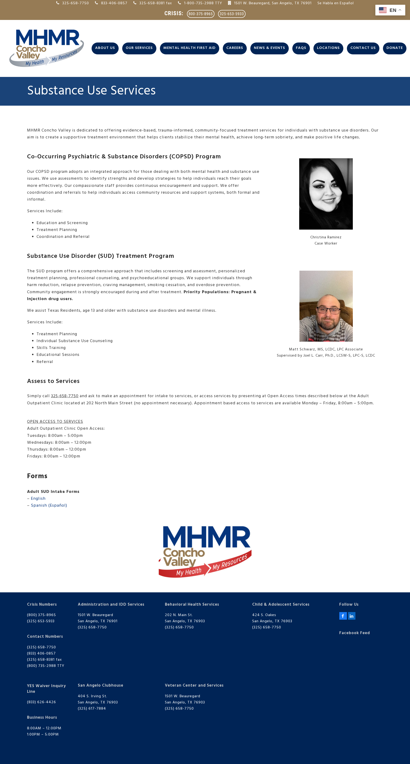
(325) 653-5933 (41, 621)
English (38, 498)
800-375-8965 (201, 14)
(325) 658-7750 (41, 647)
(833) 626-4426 (41, 702)
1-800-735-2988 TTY (203, 3)
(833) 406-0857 (41, 654)
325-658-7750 (75, 3)
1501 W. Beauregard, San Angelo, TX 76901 (273, 3)
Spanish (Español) (49, 505)
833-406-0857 (114, 3)
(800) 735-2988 (41, 666)
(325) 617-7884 (92, 709)
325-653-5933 (232, 14)
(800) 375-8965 (41, 615)
